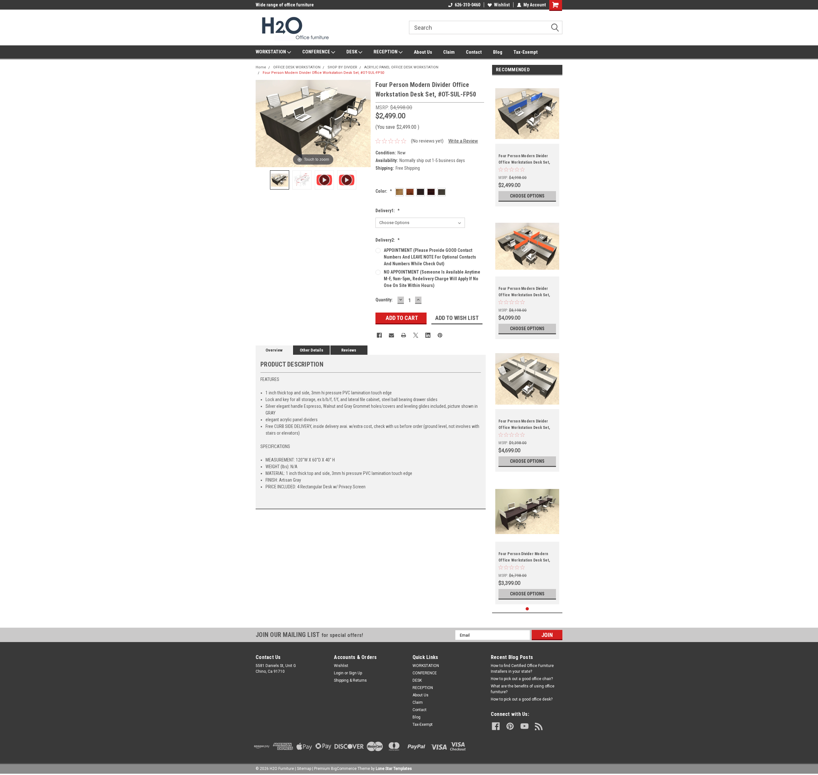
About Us (423, 52)
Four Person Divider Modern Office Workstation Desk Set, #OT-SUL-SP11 (524, 560)
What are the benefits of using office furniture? (522, 689)
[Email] (391, 335)
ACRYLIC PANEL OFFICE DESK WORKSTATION (401, 67)
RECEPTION (386, 52)
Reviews (348, 350)
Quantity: (384, 299)
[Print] (403, 335)
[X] (415, 335)
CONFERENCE (316, 52)
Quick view (527, 536)
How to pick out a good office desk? (521, 699)
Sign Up (355, 673)
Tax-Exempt (525, 52)
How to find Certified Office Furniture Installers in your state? (522, 668)
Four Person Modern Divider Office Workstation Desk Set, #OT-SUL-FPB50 (524, 162)
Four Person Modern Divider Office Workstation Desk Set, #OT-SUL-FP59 (524, 427)
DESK (352, 52)
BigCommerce (344, 768)
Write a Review (463, 140)
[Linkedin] (427, 335)
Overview (274, 350)
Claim (449, 52)
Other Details (311, 350)
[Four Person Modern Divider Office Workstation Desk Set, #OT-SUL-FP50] (279, 180)
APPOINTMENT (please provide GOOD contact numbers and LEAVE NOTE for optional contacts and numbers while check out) (430, 257)
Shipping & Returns (350, 680)
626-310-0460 (467, 4)
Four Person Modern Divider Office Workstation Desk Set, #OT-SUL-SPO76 (524, 295)
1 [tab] (527, 609)
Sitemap (304, 768)
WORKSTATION (271, 52)
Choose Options (527, 195)
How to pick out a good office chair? (522, 679)
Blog (497, 52)
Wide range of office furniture (285, 4)
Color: (383, 191)
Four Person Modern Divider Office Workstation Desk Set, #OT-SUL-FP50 (323, 73)
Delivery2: (387, 240)
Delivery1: (387, 210)
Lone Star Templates (394, 768)
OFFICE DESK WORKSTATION (296, 67)
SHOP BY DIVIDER (342, 67)
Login (338, 673)
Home (261, 67)
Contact (474, 52)
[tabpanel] (527, 142)
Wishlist (502, 4)
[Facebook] (379, 335)
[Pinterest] (440, 335)
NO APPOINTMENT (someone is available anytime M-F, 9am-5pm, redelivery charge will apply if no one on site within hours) (432, 278)
